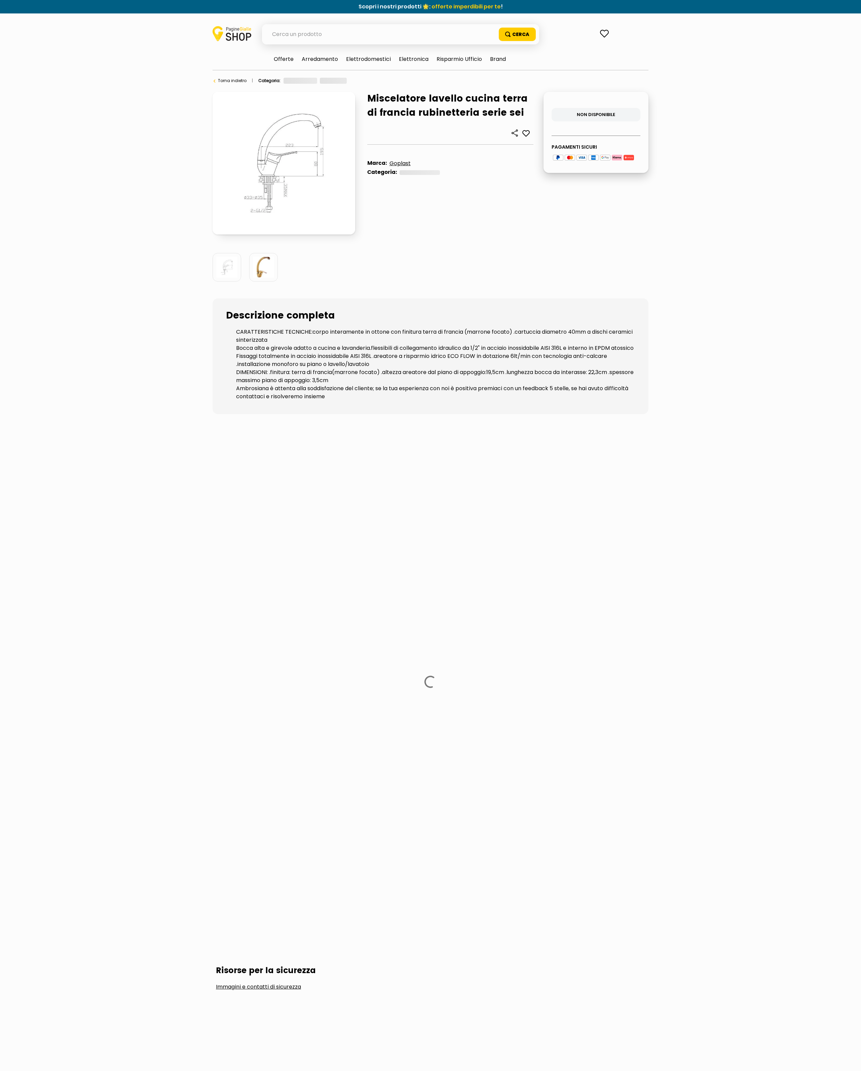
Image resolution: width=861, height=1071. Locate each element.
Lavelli (308, 521)
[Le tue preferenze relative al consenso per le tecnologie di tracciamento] (849, 1059)
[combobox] (400, 34)
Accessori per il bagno (376, 80)
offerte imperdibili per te (466, 6)
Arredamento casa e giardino (314, 80)
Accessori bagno (250, 521)
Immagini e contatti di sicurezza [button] (258, 470)
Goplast (400, 163)
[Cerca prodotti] (517, 34)
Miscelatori (419, 80)
